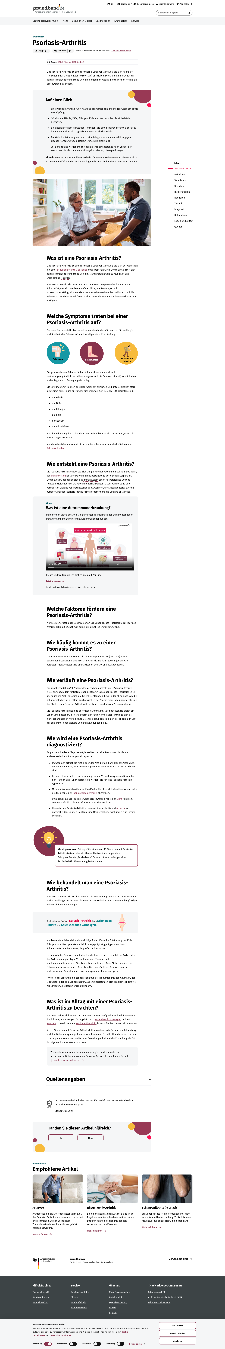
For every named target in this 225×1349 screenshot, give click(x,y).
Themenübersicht (41, 1292)
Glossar (74, 1297)
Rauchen (51, 1023)
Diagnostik (180, 209)
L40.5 (60, 62)
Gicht (119, 798)
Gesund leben (103, 20)
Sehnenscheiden (56, 448)
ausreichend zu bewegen (108, 1019)
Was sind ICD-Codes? (74, 62)
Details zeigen (135, 1344)
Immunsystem (58, 475)
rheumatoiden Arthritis (85, 793)
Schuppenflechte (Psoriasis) (72, 269)
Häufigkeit (179, 197)
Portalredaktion (116, 1297)
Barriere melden (79, 1307)
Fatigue (65, 277)
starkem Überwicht (86, 1023)
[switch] (73, 1344)
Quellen (178, 226)
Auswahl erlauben (178, 1333)
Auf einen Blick (183, 168)
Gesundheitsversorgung (45, 20)
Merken (42, 51)
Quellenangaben (65, 1079)
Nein (90, 1138)
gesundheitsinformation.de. (65, 1060)
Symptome (180, 180)
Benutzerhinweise (41, 1297)
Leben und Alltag (183, 221)
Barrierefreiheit (78, 1302)
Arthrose (121, 808)
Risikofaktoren (182, 191)
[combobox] (171, 13)
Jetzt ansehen (53, 581)
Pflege (65, 20)
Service (135, 20)
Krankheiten (120, 20)
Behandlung (180, 215)
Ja (61, 1138)
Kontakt (113, 1313)
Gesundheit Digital (82, 20)
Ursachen (179, 186)
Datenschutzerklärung (60, 1335)
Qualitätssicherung (118, 1302)
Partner (112, 1307)
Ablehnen (177, 1341)
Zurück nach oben (179, 1258)
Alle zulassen (177, 1325)
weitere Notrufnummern (159, 1302)
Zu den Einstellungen (121, 50)
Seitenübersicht (40, 1302)
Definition (179, 174)
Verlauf (178, 203)
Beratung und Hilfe (80, 1292)
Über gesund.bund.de (119, 1292)
